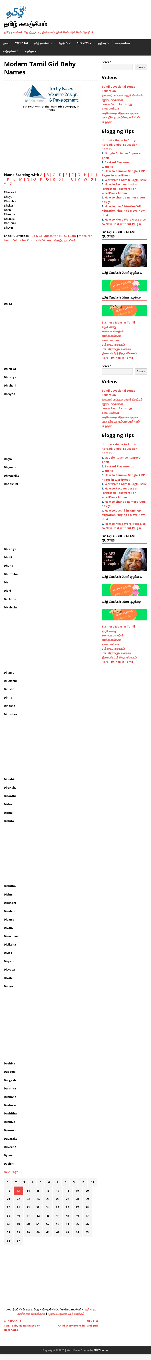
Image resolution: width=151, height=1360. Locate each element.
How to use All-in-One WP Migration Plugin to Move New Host (123, 210)
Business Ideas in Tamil (118, 322)
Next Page (11, 1172)
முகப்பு (6, 43)
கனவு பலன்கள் (122, 43)
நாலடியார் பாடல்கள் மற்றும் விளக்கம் (122, 95)
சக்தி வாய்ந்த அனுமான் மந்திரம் (120, 113)
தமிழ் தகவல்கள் (42, 43)
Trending (21, 43)
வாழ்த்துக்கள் (9, 51)
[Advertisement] (51, 143)
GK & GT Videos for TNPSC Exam (53, 236)
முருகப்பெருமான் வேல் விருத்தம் (66, 1314)
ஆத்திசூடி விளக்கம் (113, 344)
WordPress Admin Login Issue (126, 180)
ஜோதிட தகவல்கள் (65, 240)
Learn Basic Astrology (117, 104)
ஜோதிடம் (63, 43)
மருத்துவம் (30, 51)
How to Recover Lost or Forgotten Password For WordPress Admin (120, 188)
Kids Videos (43, 240)
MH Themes (101, 1350)
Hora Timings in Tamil (117, 358)
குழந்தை (102, 43)
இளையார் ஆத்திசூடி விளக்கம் (119, 353)
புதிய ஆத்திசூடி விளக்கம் (116, 349)
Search (106, 62)
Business (82, 43)
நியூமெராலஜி (109, 327)
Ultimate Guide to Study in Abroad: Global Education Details (120, 144)
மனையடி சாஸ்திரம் (112, 331)
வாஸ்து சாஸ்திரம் (111, 335)
